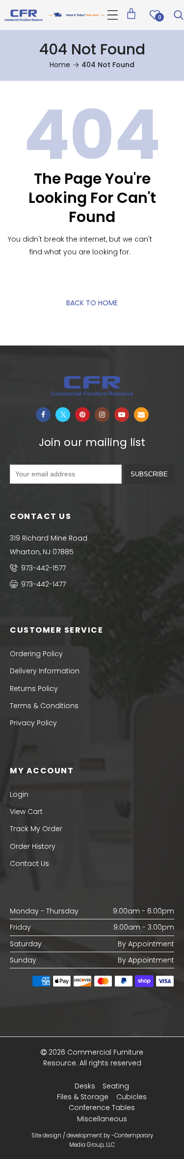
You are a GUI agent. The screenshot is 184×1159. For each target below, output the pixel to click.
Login (19, 794)
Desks (85, 1086)
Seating (116, 1086)
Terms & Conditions (44, 706)
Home (60, 65)
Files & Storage (82, 1097)
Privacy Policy (33, 723)
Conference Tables (102, 1107)
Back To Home (92, 303)
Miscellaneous (102, 1119)
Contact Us (29, 863)
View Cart (26, 811)
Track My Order (36, 829)
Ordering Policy (36, 654)
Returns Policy (34, 688)
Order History (32, 846)
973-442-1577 (42, 568)
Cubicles (131, 1097)
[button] (112, 15)
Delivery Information (44, 671)
